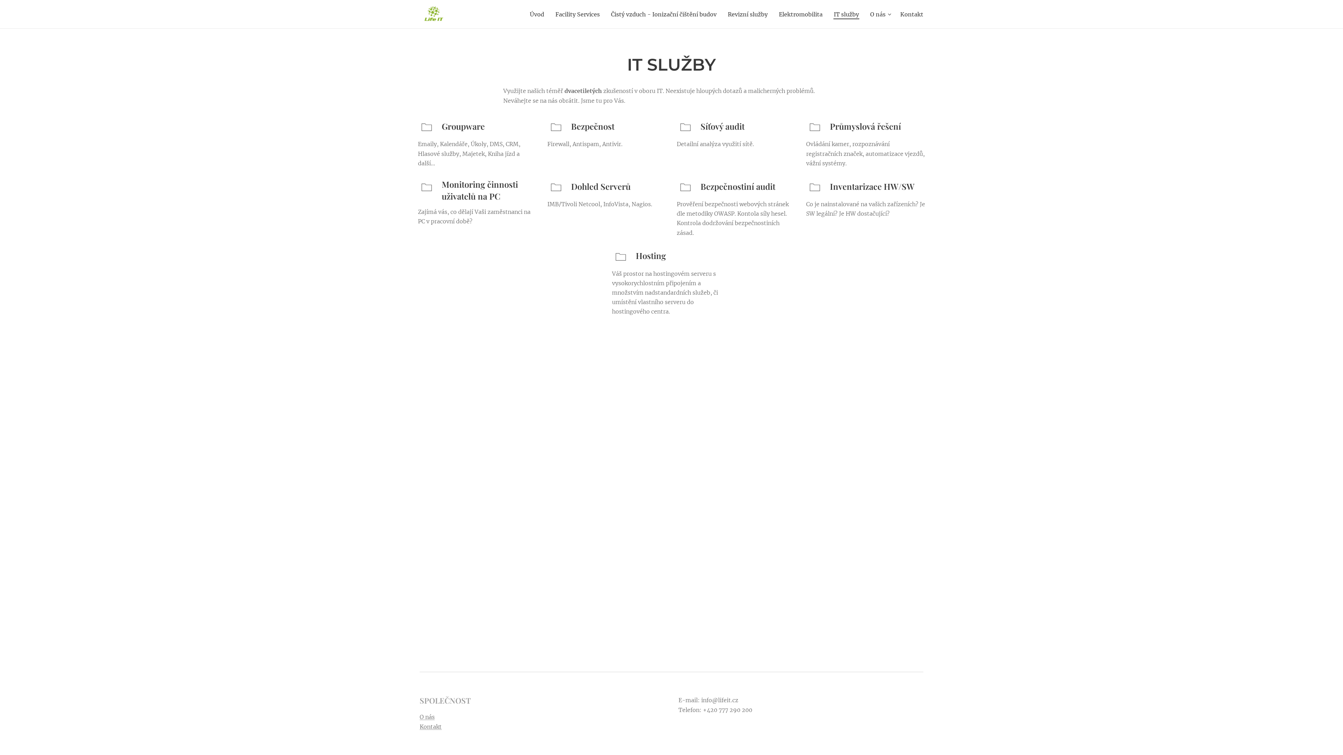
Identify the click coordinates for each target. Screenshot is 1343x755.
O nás (427, 716)
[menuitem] (539, 14)
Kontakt (431, 726)
